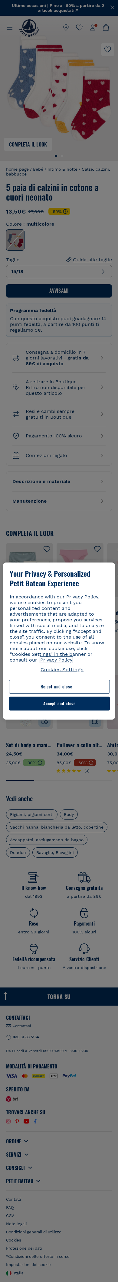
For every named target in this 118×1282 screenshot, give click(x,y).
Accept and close (59, 703)
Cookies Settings (62, 669)
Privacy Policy (56, 660)
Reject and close (56, 687)
